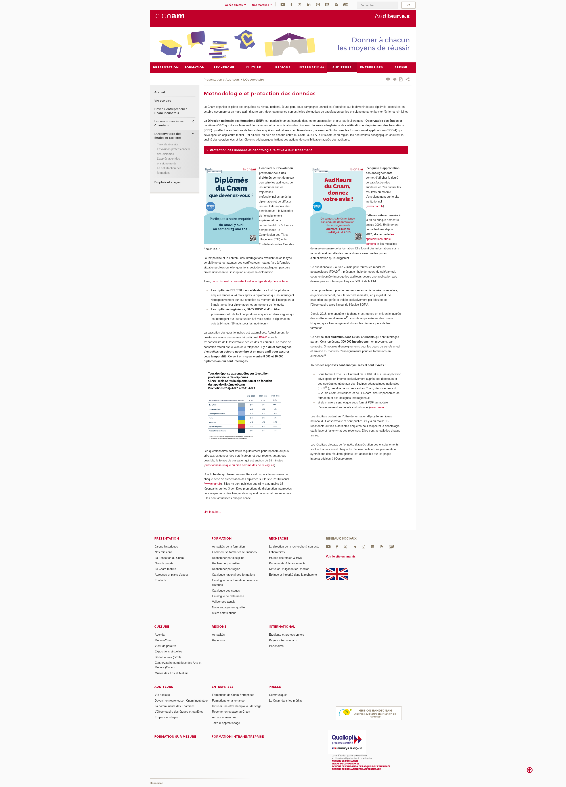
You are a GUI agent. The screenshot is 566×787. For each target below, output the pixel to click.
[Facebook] (291, 4)
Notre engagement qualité (228, 607)
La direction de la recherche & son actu (294, 546)
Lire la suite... (212, 511)
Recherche (278, 538)
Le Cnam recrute (165, 569)
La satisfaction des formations (169, 170)
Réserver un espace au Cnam (231, 711)
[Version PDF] (401, 80)
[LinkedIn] (309, 4)
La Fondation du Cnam (169, 557)
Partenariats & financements (287, 563)
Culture (161, 627)
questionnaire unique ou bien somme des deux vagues (239, 465)
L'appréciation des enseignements (168, 161)
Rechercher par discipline (228, 557)
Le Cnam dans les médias (285, 700)
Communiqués (278, 694)
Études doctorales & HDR (285, 557)
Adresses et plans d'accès (172, 574)
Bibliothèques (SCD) (168, 657)
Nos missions (163, 552)
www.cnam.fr (213, 483)
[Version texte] (395, 80)
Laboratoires (277, 552)
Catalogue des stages (226, 590)
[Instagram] (318, 4)
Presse (275, 687)
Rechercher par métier (226, 563)
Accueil (159, 92)
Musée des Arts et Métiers (172, 673)
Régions (219, 627)
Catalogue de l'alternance (228, 596)
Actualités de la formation (228, 546)
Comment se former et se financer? (234, 552)
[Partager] (407, 80)
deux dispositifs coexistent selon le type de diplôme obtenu (250, 281)
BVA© (263, 337)
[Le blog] (327, 4)
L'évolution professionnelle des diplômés (174, 151)
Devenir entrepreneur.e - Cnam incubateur (172, 111)
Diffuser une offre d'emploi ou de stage (236, 706)
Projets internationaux (283, 640)
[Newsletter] (345, 4)
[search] (377, 5)
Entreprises (222, 687)
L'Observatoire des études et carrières (168, 136)
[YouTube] (282, 4)
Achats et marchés (224, 717)
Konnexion (156, 783)
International (282, 627)
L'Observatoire (253, 79)
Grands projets (164, 563)
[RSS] (336, 4)
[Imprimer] (388, 80)
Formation (221, 538)
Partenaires (276, 646)
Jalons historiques (166, 546)
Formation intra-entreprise (238, 737)
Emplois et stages (167, 182)
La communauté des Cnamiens (169, 123)
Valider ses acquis (223, 601)
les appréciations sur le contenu (380, 239)
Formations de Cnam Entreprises (233, 694)
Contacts (160, 580)
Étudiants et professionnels (286, 634)
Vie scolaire (162, 100)
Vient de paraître (165, 646)
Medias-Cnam (163, 640)
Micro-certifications (224, 613)
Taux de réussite (167, 144)
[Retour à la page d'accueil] (176, 18)
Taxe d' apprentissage (226, 723)
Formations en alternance (228, 700)
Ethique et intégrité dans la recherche (293, 574)
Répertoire (218, 640)
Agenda (159, 634)
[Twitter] (300, 4)
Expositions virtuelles (168, 651)
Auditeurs (233, 79)
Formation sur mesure (175, 737)
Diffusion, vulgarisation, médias (289, 569)
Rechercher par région (226, 569)
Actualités (218, 634)
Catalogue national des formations (234, 574)
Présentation (213, 79)
